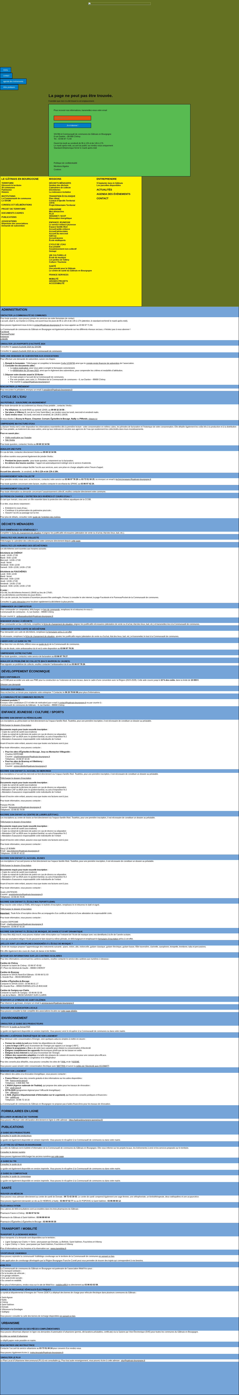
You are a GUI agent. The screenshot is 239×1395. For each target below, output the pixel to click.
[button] (119, 315)
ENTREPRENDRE (107, 179)
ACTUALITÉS (104, 189)
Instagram (4, 337)
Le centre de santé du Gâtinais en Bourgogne (70, 271)
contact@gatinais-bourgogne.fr (47, 325)
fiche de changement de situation (26, 533)
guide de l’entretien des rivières (46, 517)
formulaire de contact (65, 318)
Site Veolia (10, 440)
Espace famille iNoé (58, 227)
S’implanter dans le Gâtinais (110, 183)
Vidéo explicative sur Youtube (18, 438)
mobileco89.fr (62, 1285)
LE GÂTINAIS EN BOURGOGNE (20, 179)
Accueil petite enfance (59, 229)
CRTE (52, 203)
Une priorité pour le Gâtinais (62, 268)
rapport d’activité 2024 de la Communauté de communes (37, 351)
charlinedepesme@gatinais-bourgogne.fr (25, 924)
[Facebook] (56, 156)
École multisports (57, 240)
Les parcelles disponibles (109, 185)
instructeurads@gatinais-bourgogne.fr (46, 1352)
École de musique (57, 257)
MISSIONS (55, 179)
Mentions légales (61, 166)
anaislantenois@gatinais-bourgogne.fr (26, 894)
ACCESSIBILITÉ (56, 283)
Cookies (57, 169)
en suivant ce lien (106, 1256)
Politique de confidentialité (65, 163)
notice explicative (20, 368)
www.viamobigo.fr (58, 1248)
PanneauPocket (7, 334)
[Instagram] (62, 156)
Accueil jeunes (56, 238)
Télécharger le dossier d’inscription (15, 725)
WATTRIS (61, 1066)
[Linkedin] (67, 156)
